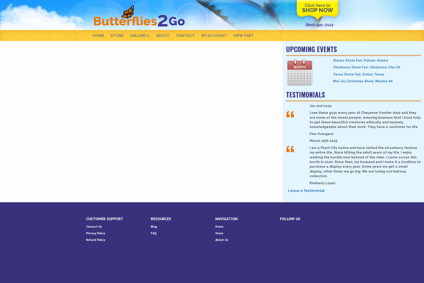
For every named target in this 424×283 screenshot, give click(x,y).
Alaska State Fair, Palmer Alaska (360, 60)
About (162, 35)
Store (117, 35)
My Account (214, 35)
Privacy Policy (95, 233)
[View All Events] (306, 72)
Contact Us (94, 227)
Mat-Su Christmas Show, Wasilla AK (363, 81)
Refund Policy (95, 240)
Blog (154, 227)
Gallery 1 (139, 35)
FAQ (154, 233)
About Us (221, 240)
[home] (140, 5)
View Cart (243, 35)
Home (98, 35)
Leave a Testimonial (306, 191)
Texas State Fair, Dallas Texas (358, 74)
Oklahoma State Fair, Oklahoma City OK (366, 67)
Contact (185, 35)
